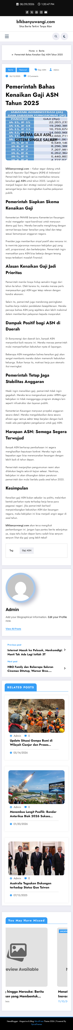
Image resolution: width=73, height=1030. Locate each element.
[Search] (56, 36)
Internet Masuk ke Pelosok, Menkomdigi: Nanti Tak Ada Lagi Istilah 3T (35, 652)
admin (56, 69)
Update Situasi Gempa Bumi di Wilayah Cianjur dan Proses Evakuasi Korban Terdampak (31, 743)
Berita (10, 69)
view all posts (13, 629)
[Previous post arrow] (65, 650)
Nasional (23, 69)
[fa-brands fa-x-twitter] (32, 12)
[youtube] (46, 12)
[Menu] (7, 36)
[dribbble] (36, 12)
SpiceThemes (36, 1024)
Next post (12, 661)
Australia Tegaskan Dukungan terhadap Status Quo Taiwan (30, 885)
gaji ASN (21, 181)
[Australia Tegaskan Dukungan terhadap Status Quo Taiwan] (36, 858)
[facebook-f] (27, 12)
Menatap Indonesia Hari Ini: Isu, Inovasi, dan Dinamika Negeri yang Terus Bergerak (40, 994)
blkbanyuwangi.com (35, 22)
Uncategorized (21, 931)
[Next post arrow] (65, 668)
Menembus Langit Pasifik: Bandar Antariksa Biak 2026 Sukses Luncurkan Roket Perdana (33, 814)
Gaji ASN (42, 69)
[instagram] (41, 12)
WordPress (38, 1021)
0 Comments (33, 76)
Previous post (14, 644)
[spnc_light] (64, 36)
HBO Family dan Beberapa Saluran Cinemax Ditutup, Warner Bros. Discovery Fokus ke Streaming (30, 669)
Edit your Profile (57, 617)
